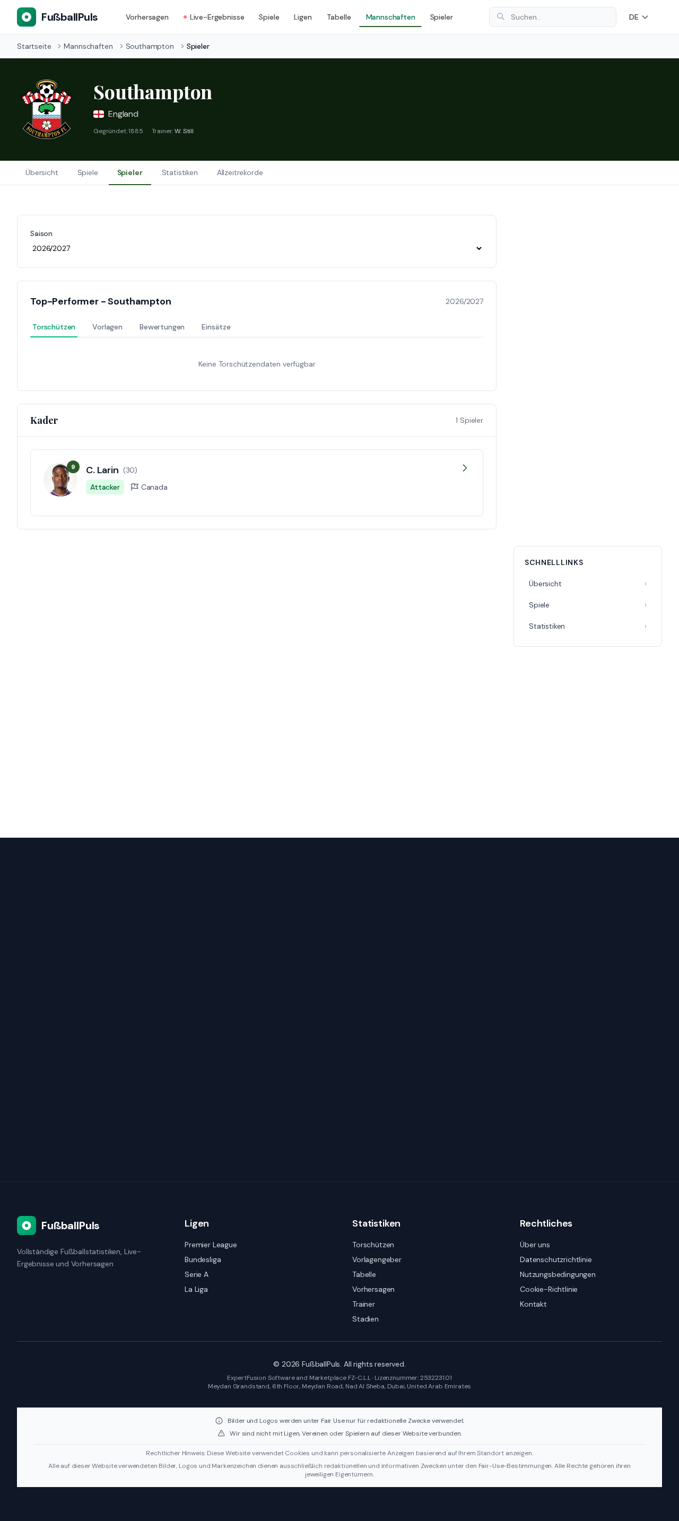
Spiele (269, 17)
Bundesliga (203, 1259)
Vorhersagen (147, 17)
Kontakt (533, 1304)
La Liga (196, 1289)
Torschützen (53, 327)
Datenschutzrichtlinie (556, 1259)
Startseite (34, 46)
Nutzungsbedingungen (558, 1274)
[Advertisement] (587, 374)
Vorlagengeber (377, 1259)
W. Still (184, 131)
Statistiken (180, 172)
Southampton (150, 46)
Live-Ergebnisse (217, 17)
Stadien (365, 1319)
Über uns (535, 1244)
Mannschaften (390, 17)
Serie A (196, 1274)
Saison (41, 233)
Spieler (441, 17)
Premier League (211, 1244)
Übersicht (41, 172)
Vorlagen (107, 327)
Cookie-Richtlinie (549, 1289)
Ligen (302, 17)
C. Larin (102, 470)
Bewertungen (162, 327)
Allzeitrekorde (240, 172)
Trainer (363, 1304)
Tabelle (339, 17)
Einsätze (216, 327)
